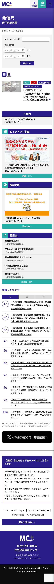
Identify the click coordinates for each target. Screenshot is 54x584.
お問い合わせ (29, 522)
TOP (5, 510)
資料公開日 (9, 45)
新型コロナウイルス (33, 86)
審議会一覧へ (27, 281)
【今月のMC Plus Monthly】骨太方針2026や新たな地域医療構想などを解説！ (27, 166)
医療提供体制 (44, 82)
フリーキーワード (12, 39)
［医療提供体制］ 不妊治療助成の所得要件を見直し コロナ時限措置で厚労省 (37, 96)
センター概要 (18, 514)
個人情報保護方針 (35, 514)
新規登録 (34, 6)
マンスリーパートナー (38, 510)
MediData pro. (18, 510)
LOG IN (42, 6)
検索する (27, 63)
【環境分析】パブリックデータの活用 (22, 218)
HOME (5, 30)
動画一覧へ (27, 175)
